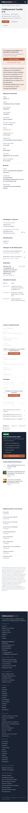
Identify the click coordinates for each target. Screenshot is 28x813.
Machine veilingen (6, 775)
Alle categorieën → (7, 791)
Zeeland (4, 707)
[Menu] (25, 2)
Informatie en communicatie (9, 734)
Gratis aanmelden (14, 59)
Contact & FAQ (6, 630)
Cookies (4, 638)
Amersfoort (5, 759)
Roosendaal (5, 757)
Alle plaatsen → (6, 761)
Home (3, 5)
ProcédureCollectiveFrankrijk (9, 661)
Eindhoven (4, 745)
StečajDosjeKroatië (7, 667)
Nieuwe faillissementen (8, 674)
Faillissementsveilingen (8, 770)
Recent (6, 426)
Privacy (4, 636)
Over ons (4, 626)
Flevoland (4, 689)
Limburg (4, 697)
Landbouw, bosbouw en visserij (10, 716)
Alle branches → (6, 736)
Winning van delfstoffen (8, 718)
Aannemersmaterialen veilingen (10, 785)
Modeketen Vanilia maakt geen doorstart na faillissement (17, 288)
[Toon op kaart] (22, 232)
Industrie (4, 720)
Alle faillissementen (7, 678)
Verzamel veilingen (7, 783)
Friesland (4, 691)
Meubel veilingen (6, 787)
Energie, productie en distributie (10, 722)
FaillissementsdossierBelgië (9, 659)
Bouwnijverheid (6, 726)
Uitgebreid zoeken (6, 682)
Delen (6, 25)
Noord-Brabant (6, 699)
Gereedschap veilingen (8, 777)
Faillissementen (10, 5)
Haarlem (4, 755)
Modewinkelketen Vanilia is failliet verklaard (18, 299)
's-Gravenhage (5, 747)
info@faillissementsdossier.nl (10, 654)
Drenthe (4, 687)
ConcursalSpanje (6, 663)
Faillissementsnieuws (7, 768)
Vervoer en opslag (6, 730)
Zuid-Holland (5, 709)
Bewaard (22, 426)
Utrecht (4, 705)
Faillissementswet (6, 632)
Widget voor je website (8, 628)
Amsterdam (5, 741)
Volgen (6, 21)
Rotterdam (5, 743)
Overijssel (4, 703)
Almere (4, 749)
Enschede (4, 753)
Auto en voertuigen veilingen (9, 779)
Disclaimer (4, 634)
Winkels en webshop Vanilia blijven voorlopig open (17, 294)
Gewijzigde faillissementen (9, 676)
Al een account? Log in (14, 62)
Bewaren (15, 21)
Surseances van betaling (8, 680)
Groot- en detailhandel (7, 728)
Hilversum (4, 751)
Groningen (4, 695)
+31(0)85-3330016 (7, 652)
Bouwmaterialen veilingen (8, 781)
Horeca (4, 732)
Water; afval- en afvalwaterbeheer (10, 724)
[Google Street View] (24, 232)
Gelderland (4, 693)
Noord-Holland (5, 701)
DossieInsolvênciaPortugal (9, 665)
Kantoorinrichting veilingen (9, 789)
